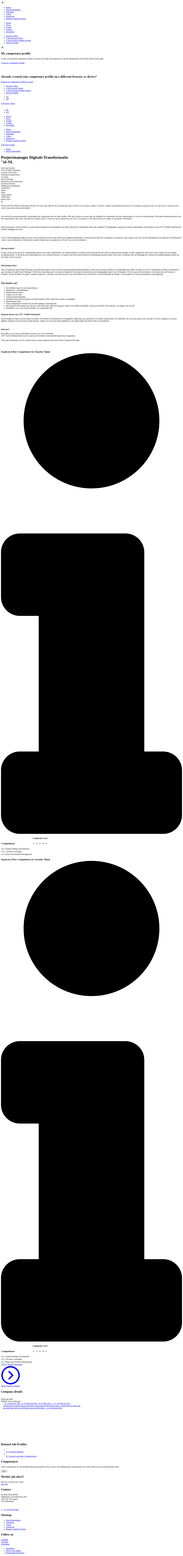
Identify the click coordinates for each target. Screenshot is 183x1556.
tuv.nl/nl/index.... (40, 1408)
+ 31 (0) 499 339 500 (11, 1404)
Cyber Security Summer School (18, 40)
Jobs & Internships (13, 10)
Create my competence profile (13, 63)
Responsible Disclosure (15, 1553)
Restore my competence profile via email (17, 82)
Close (4, 1471)
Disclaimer (10, 1548)
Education (10, 12)
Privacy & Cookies (13, 1551)
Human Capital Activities (16, 19)
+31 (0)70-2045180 (11, 1510)
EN (7, 99)
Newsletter (10, 32)
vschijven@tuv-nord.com (13, 1406)
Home (8, 7)
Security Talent (12, 36)
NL (7, 97)
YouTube (4, 1542)
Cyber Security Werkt (14, 38)
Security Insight (12, 43)
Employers (10, 16)
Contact (9, 30)
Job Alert (4, 1484)
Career (8, 14)
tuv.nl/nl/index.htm (10, 1408)
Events (8, 27)
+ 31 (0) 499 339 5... (45, 1404)
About (8, 23)
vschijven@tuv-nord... (51, 1406)
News (8, 25)
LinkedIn (4, 1540)
